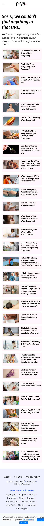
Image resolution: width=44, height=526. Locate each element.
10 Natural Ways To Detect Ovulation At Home (29, 317)
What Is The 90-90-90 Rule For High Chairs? (30, 411)
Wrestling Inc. (22, 509)
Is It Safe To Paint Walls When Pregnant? (30, 92)
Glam (21, 498)
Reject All (23, 522)
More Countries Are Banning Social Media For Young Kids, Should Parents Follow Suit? (30, 455)
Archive (18, 477)
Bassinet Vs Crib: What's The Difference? (31, 385)
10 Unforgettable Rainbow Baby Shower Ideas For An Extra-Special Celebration (30, 358)
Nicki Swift (10, 505)
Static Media (19, 481)
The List (21, 505)
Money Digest (28, 502)
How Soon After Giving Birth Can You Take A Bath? (30, 344)
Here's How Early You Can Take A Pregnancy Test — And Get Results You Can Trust (30, 164)
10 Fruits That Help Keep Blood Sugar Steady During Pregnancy (28, 134)
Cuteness (11, 498)
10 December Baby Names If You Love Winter (29, 441)
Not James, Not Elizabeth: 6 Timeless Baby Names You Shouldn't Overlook (30, 427)
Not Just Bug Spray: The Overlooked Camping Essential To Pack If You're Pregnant (31, 261)
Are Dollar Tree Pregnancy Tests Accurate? (28, 66)
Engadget (10, 495)
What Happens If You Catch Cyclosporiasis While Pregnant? (30, 178)
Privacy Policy (33, 477)
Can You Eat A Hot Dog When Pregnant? (30, 119)
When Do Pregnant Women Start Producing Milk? (29, 232)
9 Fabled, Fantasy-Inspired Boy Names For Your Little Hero (29, 372)
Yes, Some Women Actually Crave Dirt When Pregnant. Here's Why (31, 149)
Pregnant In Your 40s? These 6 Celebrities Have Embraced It (30, 107)
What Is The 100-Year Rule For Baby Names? (30, 398)
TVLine (32, 495)
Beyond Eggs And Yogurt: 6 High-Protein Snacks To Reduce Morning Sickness (30, 290)
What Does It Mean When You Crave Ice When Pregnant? (29, 218)
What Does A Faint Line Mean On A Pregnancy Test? (30, 80)
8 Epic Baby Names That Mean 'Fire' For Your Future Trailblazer (30, 330)
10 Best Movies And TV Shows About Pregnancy (30, 53)
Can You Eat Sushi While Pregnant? (28, 204)
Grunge (30, 498)
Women (32, 505)
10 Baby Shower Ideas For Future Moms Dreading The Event (30, 275)
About (7, 477)
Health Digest (12, 502)
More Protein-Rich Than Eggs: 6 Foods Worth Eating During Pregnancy (29, 246)
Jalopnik (22, 495)
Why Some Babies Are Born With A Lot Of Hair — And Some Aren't (30, 304)
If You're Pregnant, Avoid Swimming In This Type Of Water (29, 192)
